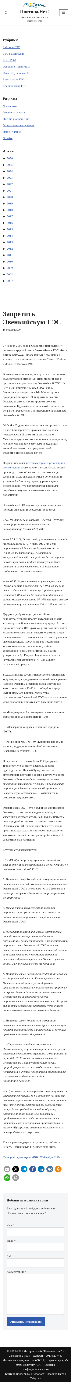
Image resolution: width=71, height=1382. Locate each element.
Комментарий (16, 1272)
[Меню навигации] (63, 12)
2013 (10, 242)
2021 (10, 190)
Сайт (10, 1256)
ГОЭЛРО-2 (9, 60)
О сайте (7, 138)
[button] (7, 1169)
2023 (10, 177)
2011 (10, 255)
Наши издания (12, 132)
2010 (10, 261)
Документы (10, 106)
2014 (10, 235)
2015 (10, 229)
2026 (10, 158)
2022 (10, 184)
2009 (10, 268)
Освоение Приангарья (16, 66)
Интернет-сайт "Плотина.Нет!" (43, 1351)
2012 (10, 248)
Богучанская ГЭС (14, 79)
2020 (10, 197)
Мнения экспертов (14, 112)
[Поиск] (6, 12)
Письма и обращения (16, 119)
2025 (10, 165)
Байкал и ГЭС (11, 47)
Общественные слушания (18, 125)
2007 (10, 281)
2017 (10, 216)
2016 (10, 223)
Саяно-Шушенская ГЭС (17, 73)
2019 (10, 203)
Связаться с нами (19, 1355)
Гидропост (37, 1374)
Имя (10, 1225)
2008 (10, 274)
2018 (10, 210)
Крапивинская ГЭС (15, 86)
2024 (10, 171)
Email (11, 1240)
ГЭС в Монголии (13, 53)
